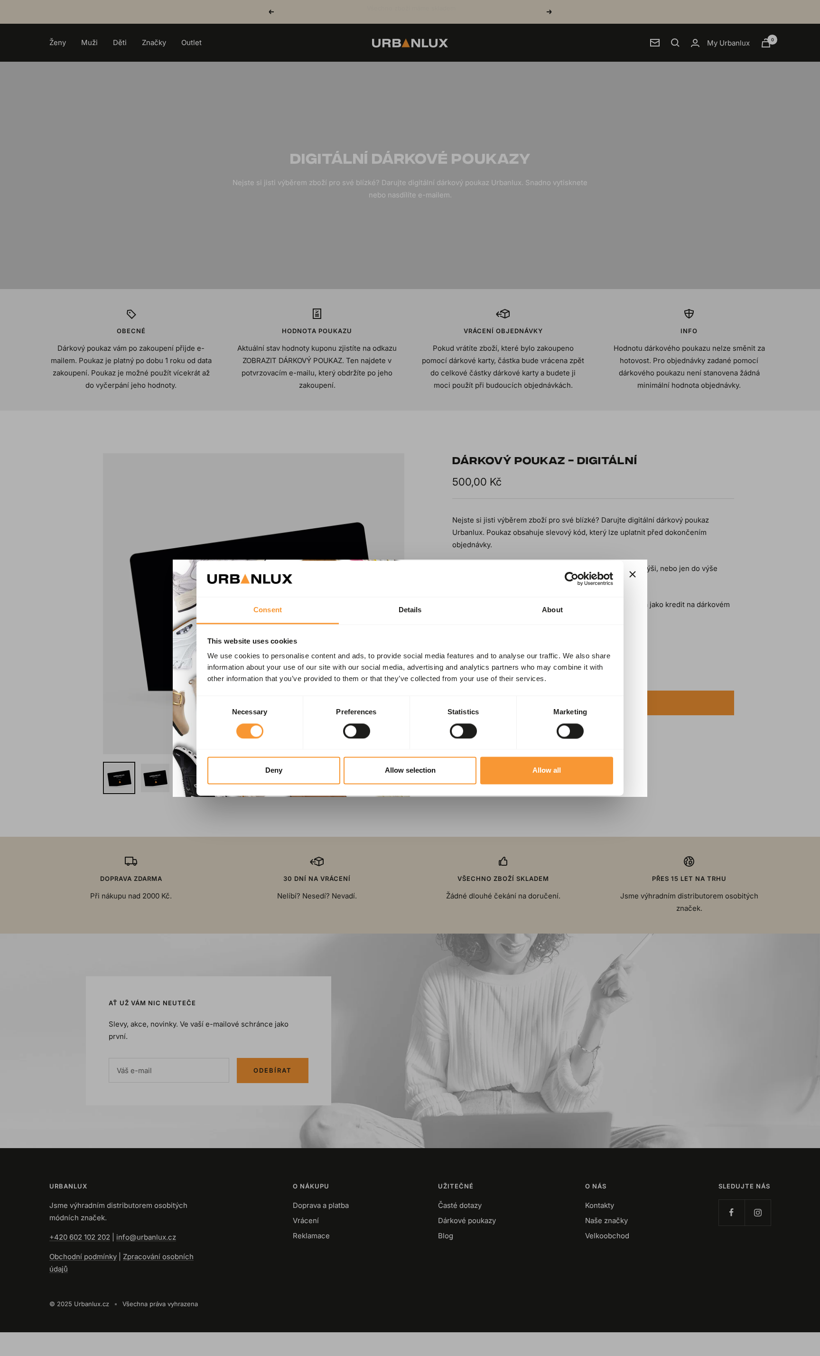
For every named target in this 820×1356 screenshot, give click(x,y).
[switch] (356, 731)
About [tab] (552, 610)
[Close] (632, 574)
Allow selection (410, 771)
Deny (273, 771)
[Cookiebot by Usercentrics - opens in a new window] (571, 578)
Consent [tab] (267, 610)
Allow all (546, 771)
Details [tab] (410, 610)
